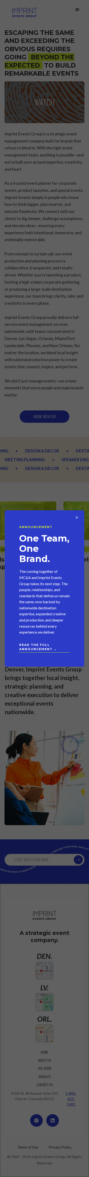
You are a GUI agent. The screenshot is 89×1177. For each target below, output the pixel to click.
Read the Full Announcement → (38, 647)
